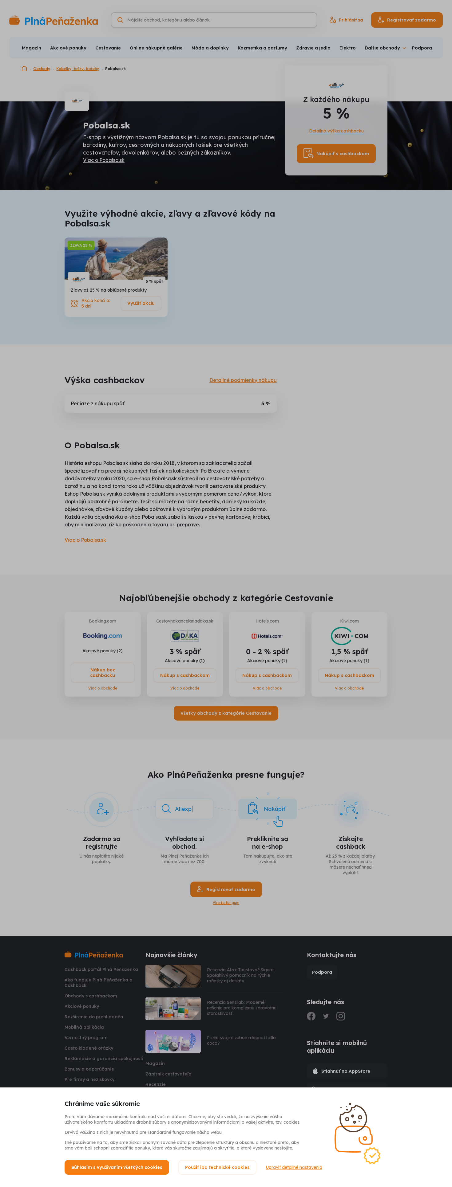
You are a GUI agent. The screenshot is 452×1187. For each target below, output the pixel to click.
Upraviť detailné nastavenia (294, 1167)
